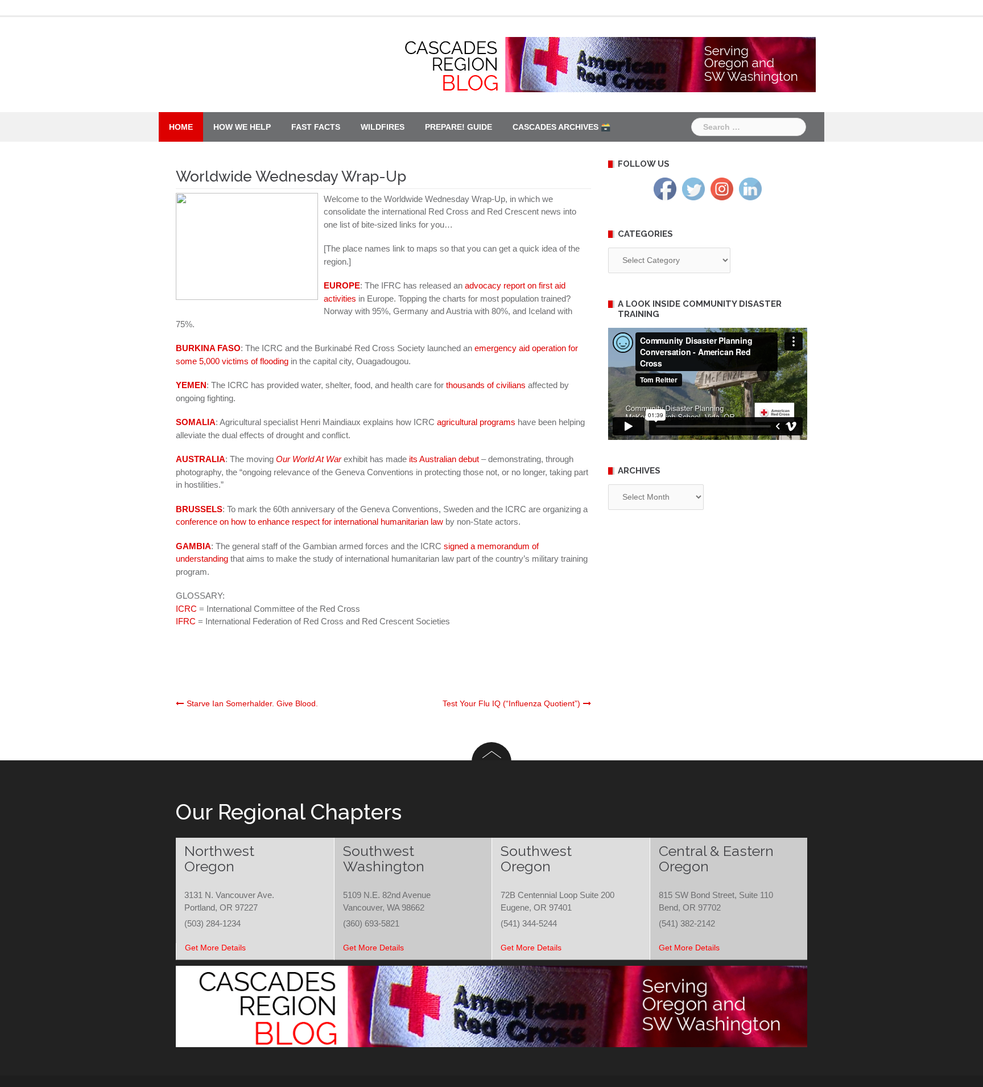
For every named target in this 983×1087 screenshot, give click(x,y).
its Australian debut (444, 459)
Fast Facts (315, 126)
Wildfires (382, 126)
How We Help (242, 126)
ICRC (187, 609)
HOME (181, 126)
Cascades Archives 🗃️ (561, 126)
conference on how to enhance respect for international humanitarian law (309, 521)
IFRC (187, 621)
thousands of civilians (486, 385)
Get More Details (215, 947)
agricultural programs (476, 422)
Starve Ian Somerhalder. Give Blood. (252, 703)
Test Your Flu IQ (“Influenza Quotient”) (511, 703)
